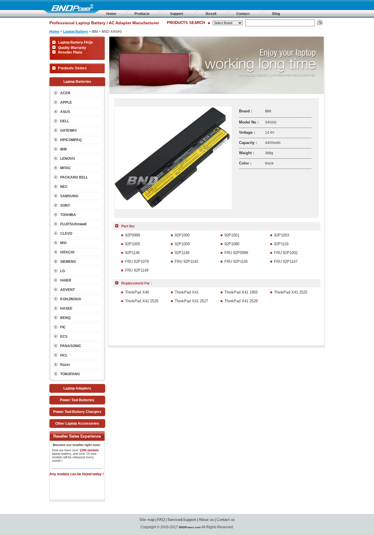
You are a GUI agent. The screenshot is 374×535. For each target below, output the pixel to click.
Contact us (226, 519)
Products (142, 14)
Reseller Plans (70, 52)
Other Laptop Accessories (77, 423)
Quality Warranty (72, 48)
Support (176, 14)
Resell (211, 14)
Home (111, 14)
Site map (147, 519)
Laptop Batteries (77, 82)
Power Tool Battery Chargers (77, 412)
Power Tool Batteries (77, 400)
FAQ (161, 519)
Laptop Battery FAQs (75, 42)
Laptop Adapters (77, 388)
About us (206, 519)
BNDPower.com (190, 527)
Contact (243, 14)
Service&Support (181, 519)
